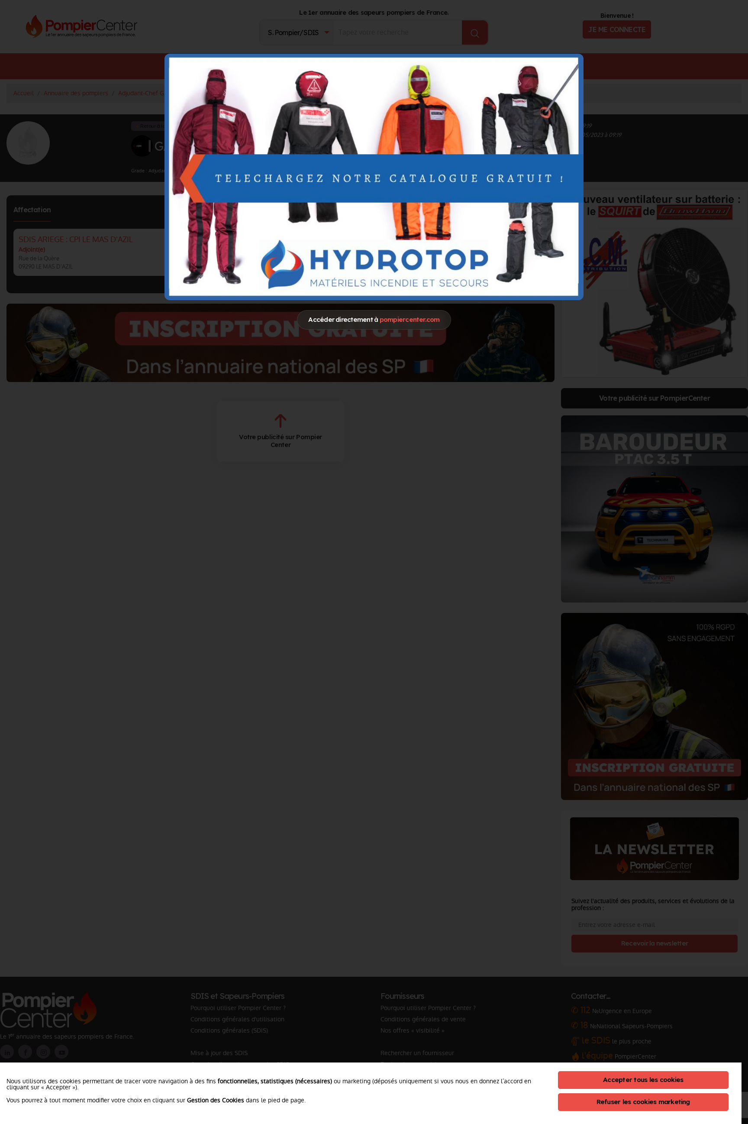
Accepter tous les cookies (643, 1079)
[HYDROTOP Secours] (374, 176)
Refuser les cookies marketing (643, 1102)
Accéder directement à (373, 319)
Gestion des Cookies (215, 1100)
